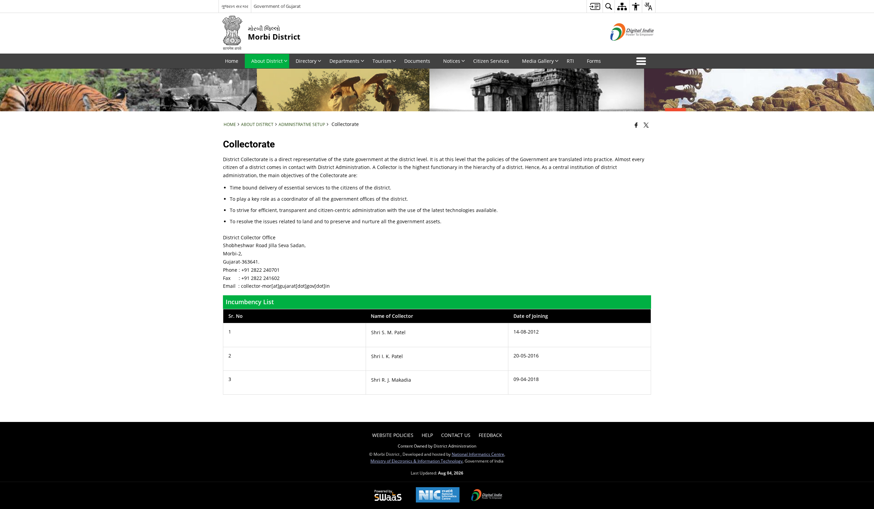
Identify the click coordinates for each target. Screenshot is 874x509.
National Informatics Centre (478, 454)
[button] (643, 61)
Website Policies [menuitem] (392, 435)
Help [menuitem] (427, 435)
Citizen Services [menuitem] (491, 61)
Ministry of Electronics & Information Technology (416, 461)
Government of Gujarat (277, 6)
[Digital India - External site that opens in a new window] (624, 46)
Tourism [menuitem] (381, 61)
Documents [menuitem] (417, 61)
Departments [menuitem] (344, 61)
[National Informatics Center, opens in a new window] (438, 495)
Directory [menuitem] (306, 61)
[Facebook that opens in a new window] (636, 125)
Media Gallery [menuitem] (538, 61)
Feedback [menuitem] (490, 435)
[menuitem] (595, 6)
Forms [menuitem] (594, 61)
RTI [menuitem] (570, 61)
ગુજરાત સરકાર (235, 6)
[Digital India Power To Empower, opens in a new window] (487, 495)
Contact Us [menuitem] (455, 435)
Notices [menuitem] (451, 61)
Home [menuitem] (231, 61)
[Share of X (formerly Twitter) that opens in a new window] (646, 125)
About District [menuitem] (267, 61)
